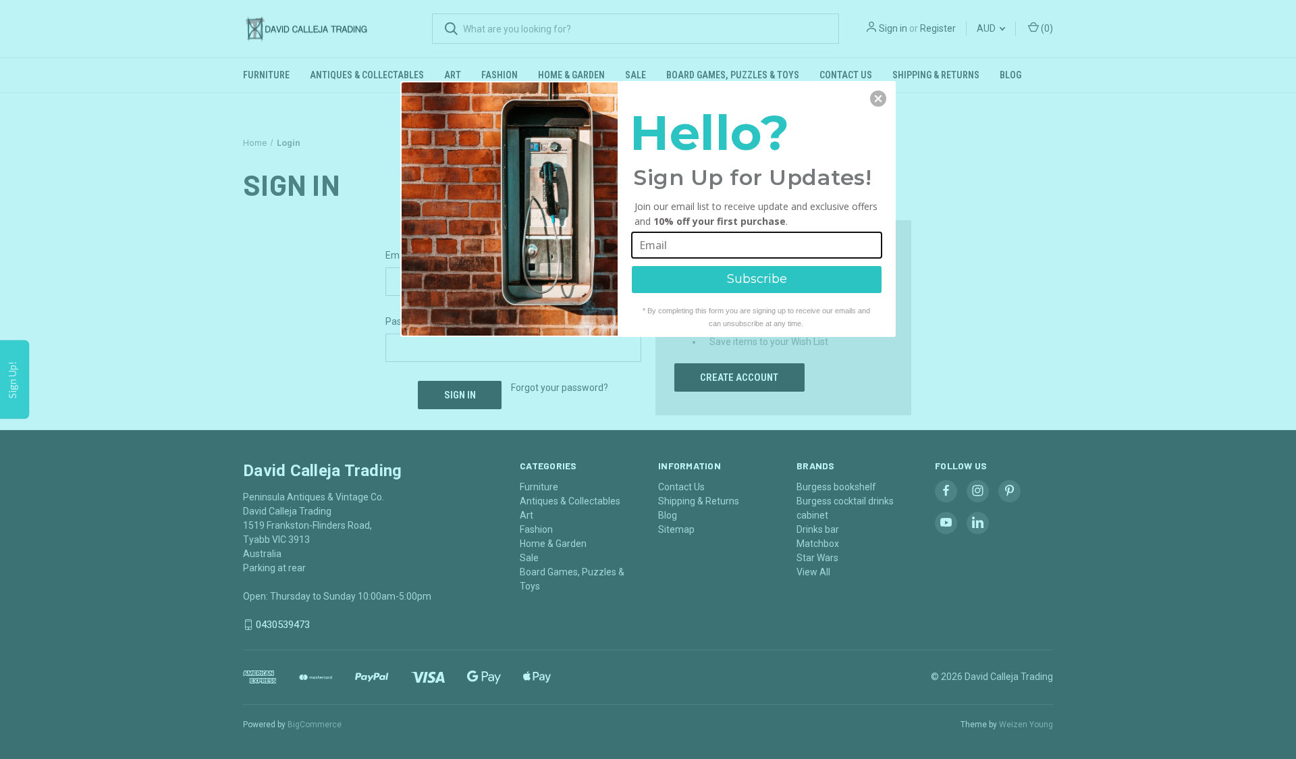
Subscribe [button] (757, 278)
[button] (878, 98)
